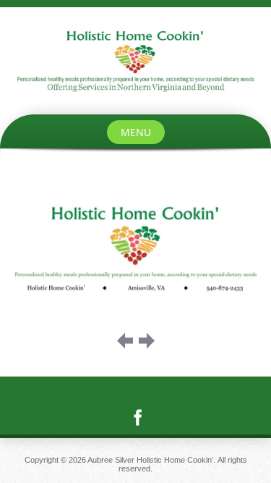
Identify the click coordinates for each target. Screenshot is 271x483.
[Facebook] (136, 417)
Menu (136, 132)
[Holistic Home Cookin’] (135, 61)
